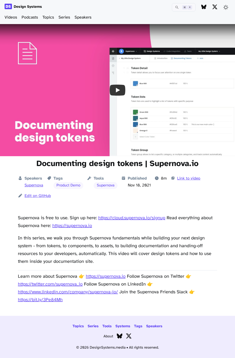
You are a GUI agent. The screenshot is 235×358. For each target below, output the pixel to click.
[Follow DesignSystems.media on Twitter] (214, 7)
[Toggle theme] (225, 7)
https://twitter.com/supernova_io (50, 284)
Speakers (83, 17)
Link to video (188, 178)
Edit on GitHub (38, 196)
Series (64, 17)
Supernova (34, 185)
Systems (122, 326)
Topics (48, 17)
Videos (11, 17)
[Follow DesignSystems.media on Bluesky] (203, 7)
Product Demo (68, 185)
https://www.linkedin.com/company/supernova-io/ (68, 292)
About (108, 336)
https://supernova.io (72, 225)
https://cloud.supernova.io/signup (131, 218)
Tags (138, 326)
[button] (117, 90)
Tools (107, 326)
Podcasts (30, 17)
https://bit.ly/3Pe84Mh (40, 299)
